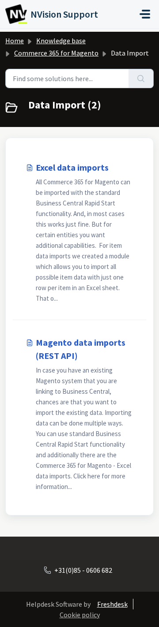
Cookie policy (80, 614)
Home (14, 40)
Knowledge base (61, 40)
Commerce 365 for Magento (56, 53)
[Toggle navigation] (145, 14)
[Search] (141, 78)
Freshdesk (112, 604)
